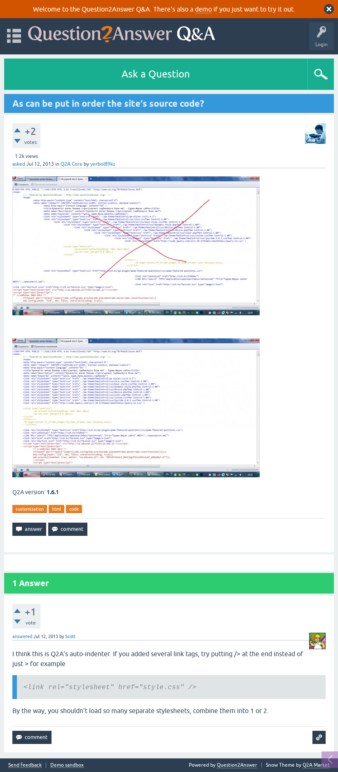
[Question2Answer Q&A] (121, 32)
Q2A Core (71, 164)
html (56, 509)
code (74, 509)
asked (18, 164)
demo (203, 9)
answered (22, 636)
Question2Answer (237, 765)
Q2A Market (316, 765)
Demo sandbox (67, 765)
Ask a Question (156, 74)
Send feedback (25, 765)
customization (30, 509)
